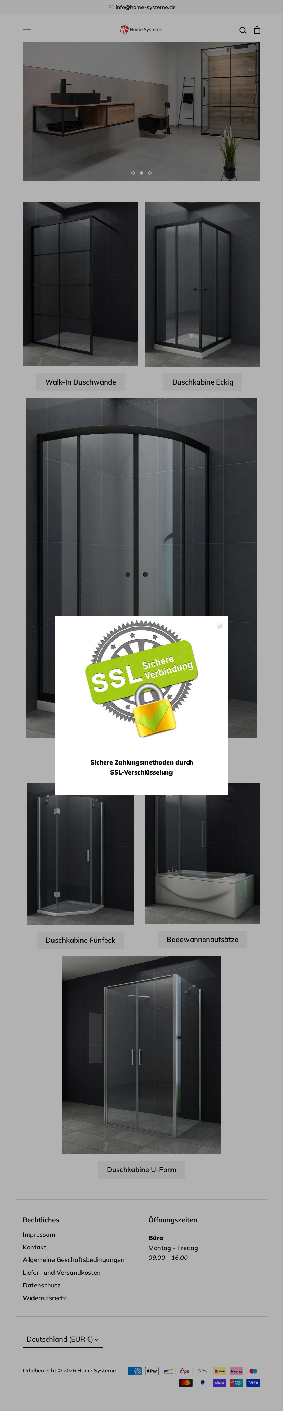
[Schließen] (219, 624)
